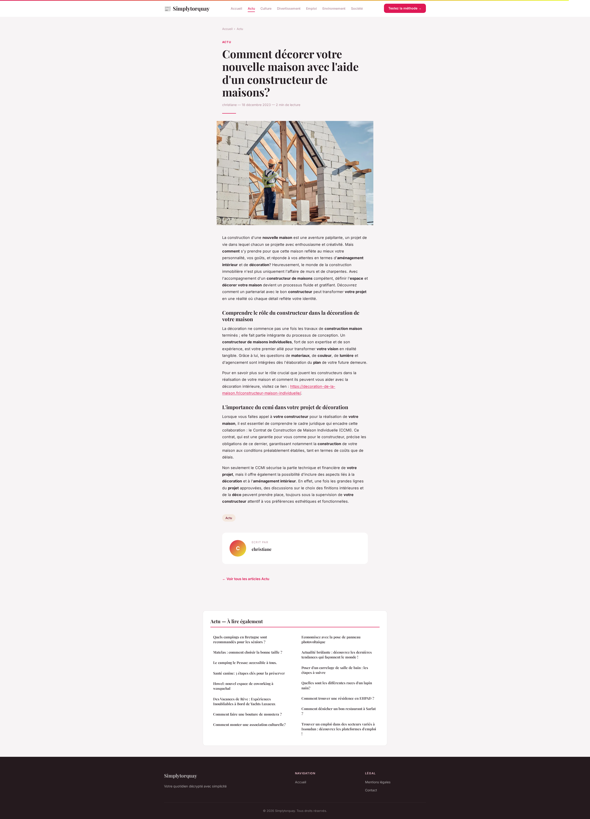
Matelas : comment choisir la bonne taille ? (247, 652)
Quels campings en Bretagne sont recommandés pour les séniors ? (240, 639)
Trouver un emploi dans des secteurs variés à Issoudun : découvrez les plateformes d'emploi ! (338, 729)
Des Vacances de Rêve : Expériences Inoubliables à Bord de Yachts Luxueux (244, 701)
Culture (265, 8)
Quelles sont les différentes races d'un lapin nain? (336, 685)
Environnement (333, 8)
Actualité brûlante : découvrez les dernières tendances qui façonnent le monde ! (336, 654)
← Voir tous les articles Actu (245, 579)
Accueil (236, 8)
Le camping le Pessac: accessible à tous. (245, 662)
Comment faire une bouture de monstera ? (247, 714)
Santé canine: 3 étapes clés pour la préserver (249, 673)
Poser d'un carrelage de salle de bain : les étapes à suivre (334, 670)
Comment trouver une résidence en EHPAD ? (337, 698)
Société (357, 8)
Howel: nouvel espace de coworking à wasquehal (243, 686)
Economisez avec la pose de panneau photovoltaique (330, 639)
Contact (371, 790)
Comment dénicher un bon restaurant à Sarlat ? (338, 711)
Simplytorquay (186, 8)
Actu (251, 8)
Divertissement (289, 8)
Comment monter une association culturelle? (249, 724)
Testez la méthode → (405, 8)
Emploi (311, 8)
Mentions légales (377, 782)
